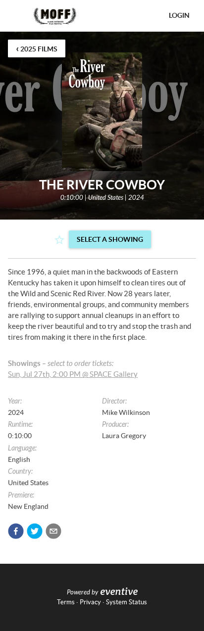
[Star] (59, 240)
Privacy (90, 602)
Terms (66, 602)
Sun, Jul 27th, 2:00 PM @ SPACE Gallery (73, 374)
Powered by (82, 592)
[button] (16, 531)
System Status (126, 602)
